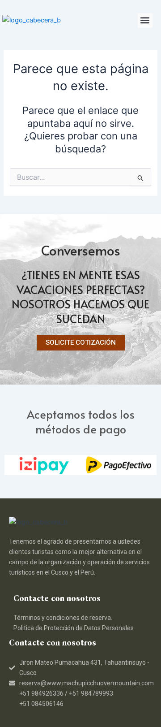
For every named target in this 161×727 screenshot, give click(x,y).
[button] (145, 20)
